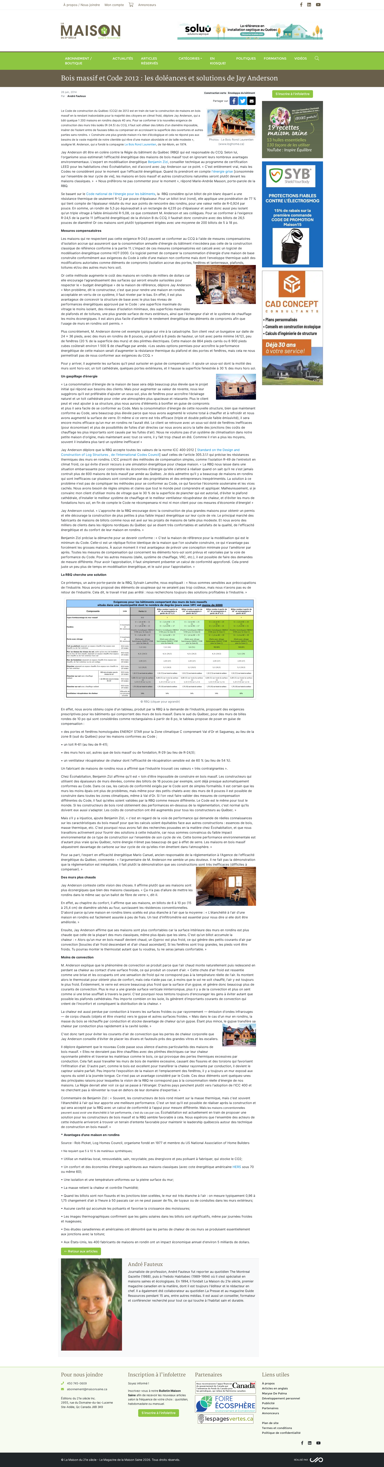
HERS (237, 1167)
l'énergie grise (222, 171)
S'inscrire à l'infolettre (293, 94)
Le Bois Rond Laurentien (140, 144)
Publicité (268, 1403)
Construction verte (215, 92)
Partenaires (270, 1408)
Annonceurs (270, 1413)
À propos (268, 1383)
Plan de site (270, 1423)
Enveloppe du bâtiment (241, 92)
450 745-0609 (77, 1383)
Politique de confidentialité (281, 1433)
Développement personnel (281, 1398)
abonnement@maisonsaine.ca (87, 1389)
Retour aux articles (82, 1251)
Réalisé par (301, 1459)
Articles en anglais (275, 1388)
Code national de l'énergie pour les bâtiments (120, 194)
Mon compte (114, 5)
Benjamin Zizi (158, 162)
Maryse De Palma (274, 1393)
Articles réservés (149, 61)
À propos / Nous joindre (81, 5)
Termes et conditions (277, 1428)
